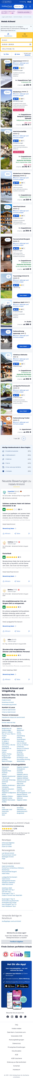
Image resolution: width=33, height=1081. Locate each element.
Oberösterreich (21, 809)
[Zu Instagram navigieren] (12, 1016)
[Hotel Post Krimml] (6, 219)
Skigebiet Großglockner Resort (9, 793)
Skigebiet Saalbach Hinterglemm (22, 768)
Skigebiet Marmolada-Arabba (8, 801)
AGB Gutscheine (16, 1058)
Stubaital (19, 771)
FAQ (16, 1025)
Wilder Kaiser (21, 785)
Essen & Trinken (7, 846)
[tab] (8, 35)
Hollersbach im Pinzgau (6, 749)
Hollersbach (20, 741)
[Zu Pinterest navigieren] (20, 1016)
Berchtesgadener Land (24, 792)
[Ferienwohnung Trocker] (6, 425)
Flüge (3, 858)
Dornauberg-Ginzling (23, 759)
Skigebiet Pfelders (7, 796)
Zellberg (19, 737)
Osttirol (4, 774)
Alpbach (19, 728)
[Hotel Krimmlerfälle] (6, 149)
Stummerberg (21, 739)
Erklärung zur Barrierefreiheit (16, 1062)
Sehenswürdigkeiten (8, 843)
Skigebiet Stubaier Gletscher (22, 797)
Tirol (3, 808)
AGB (16, 1055)
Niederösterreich (22, 811)
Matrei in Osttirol (7, 732)
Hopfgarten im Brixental (21, 751)
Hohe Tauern (21, 791)
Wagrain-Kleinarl (22, 794)
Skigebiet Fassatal (22, 776)
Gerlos (19, 732)
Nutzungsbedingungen (16, 1040)
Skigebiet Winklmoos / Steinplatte (8, 786)
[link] (26, 6)
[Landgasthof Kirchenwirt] (6, 398)
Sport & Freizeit (6, 844)
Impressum (16, 1069)
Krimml (19, 734)
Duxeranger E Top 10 (8, 899)
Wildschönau (21, 761)
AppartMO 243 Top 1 (8, 890)
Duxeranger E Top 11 (8, 893)
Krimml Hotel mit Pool (8, 722)
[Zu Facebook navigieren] (7, 1016)
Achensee (5, 782)
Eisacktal (19, 789)
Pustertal (4, 772)
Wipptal (19, 787)
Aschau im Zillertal (22, 745)
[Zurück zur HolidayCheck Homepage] (7, 6)
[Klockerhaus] (6, 108)
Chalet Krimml (6, 700)
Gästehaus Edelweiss (20, 355)
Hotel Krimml (17, 61)
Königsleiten (6, 739)
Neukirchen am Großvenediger (6, 729)
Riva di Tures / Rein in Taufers (8, 735)
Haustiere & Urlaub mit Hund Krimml (13, 717)
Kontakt (22, 1)
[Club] (12, 13)
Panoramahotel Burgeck (21, 239)
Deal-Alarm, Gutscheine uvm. (16, 1032)
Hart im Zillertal (21, 743)
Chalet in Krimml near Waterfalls (12, 895)
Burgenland (20, 813)
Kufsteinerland (21, 782)
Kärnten (4, 813)
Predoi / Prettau (7, 754)
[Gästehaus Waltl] (6, 313)
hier (14, 30)
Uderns (4, 752)
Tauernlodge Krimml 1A (21, 276)
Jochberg (4, 759)
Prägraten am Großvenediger (6, 756)
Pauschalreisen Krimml (9, 855)
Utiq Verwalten (16, 1051)
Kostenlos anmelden (24, 12)
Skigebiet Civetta (7, 798)
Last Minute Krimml (8, 853)
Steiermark (5, 811)
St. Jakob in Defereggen (5, 742)
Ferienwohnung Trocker (21, 418)
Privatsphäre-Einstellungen (16, 1047)
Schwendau (20, 747)
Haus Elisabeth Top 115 (9, 904)
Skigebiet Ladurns (22, 774)
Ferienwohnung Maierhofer (10, 901)
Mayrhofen (20, 754)
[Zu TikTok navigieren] (16, 1016)
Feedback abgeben (16, 942)
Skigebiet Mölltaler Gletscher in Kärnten (23, 779)
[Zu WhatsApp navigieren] (25, 1016)
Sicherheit (16, 1066)
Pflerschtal (20, 783)
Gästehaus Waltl (18, 302)
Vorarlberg (20, 808)
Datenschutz (16, 1043)
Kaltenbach (20, 756)
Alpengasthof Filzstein (8, 881)
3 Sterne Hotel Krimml (8, 712)
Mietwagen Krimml (8, 857)
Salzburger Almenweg (8, 780)
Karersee (4, 769)
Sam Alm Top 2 (6, 891)
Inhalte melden (16, 1028)
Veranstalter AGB (16, 1036)
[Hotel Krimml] (6, 73)
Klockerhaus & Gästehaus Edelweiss (13, 868)
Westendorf (20, 730)
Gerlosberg (5, 747)
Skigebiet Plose (6, 771)
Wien (3, 815)
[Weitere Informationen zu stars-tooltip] (28, 61)
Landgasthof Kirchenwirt (21, 386)
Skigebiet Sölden (22, 800)
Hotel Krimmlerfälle (19, 131)
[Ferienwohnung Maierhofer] (6, 339)
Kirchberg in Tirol (22, 757)
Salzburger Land (7, 809)
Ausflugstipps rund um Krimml (11, 921)
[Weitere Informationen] (30, 124)
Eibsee (4, 783)
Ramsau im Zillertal (23, 748)
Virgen (4, 737)
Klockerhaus (17, 92)
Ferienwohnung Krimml (9, 704)
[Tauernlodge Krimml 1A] (6, 286)
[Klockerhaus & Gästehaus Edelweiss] (6, 187)
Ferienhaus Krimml (8, 702)
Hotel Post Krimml (19, 206)
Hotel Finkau (6, 873)
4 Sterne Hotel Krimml (8, 710)
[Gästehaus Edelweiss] (6, 367)
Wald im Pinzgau (7, 761)
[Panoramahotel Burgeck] (6, 254)
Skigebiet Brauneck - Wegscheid (8, 790)
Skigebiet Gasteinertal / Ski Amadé (8, 777)
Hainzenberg (21, 736)
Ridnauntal (5, 767)
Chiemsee (20, 772)
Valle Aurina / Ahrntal (8, 745)
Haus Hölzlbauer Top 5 (9, 906)
